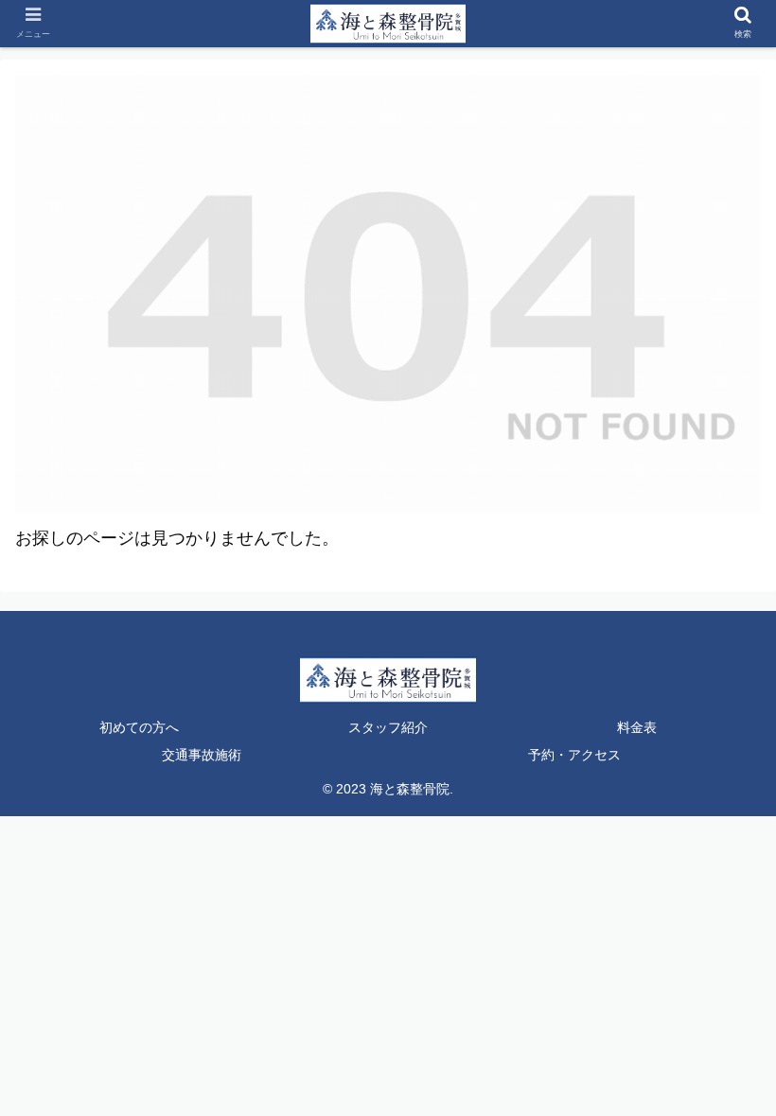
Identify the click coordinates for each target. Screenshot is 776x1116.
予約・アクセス (574, 754)
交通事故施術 (201, 754)
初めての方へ (139, 727)
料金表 (637, 727)
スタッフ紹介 (388, 727)
